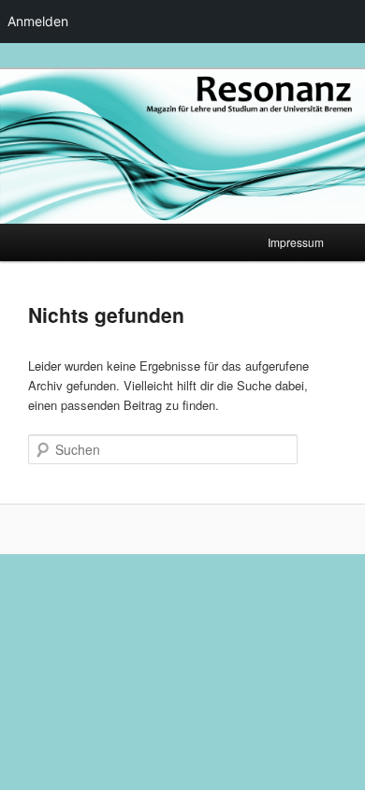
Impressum (296, 242)
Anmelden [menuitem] (37, 21)
